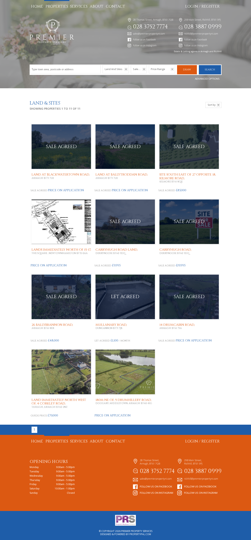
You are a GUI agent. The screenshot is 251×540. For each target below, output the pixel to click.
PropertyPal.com (140, 534)
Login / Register (202, 6)
